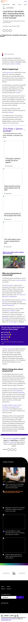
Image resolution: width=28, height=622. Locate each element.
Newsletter (5, 4)
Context (17, 92)
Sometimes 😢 (7, 334)
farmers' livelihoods (8, 305)
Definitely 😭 (6, 332)
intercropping (17, 390)
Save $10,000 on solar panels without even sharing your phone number (14, 532)
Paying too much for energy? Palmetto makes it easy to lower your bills (15, 509)
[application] (14, 262)
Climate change (7, 349)
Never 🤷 (5, 339)
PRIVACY (3, 588)
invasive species (21, 280)
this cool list (10, 442)
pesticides (21, 392)
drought (11, 112)
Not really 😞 (6, 337)
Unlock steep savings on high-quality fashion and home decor (13, 556)
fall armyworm (9, 72)
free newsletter (14, 438)
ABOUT (3, 586)
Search (22, 2)
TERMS (8, 586)
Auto (19, 4)
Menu (25, 1)
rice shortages (12, 322)
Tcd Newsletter (5, 594)
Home (13, 4)
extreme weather (15, 64)
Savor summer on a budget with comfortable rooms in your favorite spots (14, 486)
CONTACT (9, 588)
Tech (25, 4)
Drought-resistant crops (9, 405)
